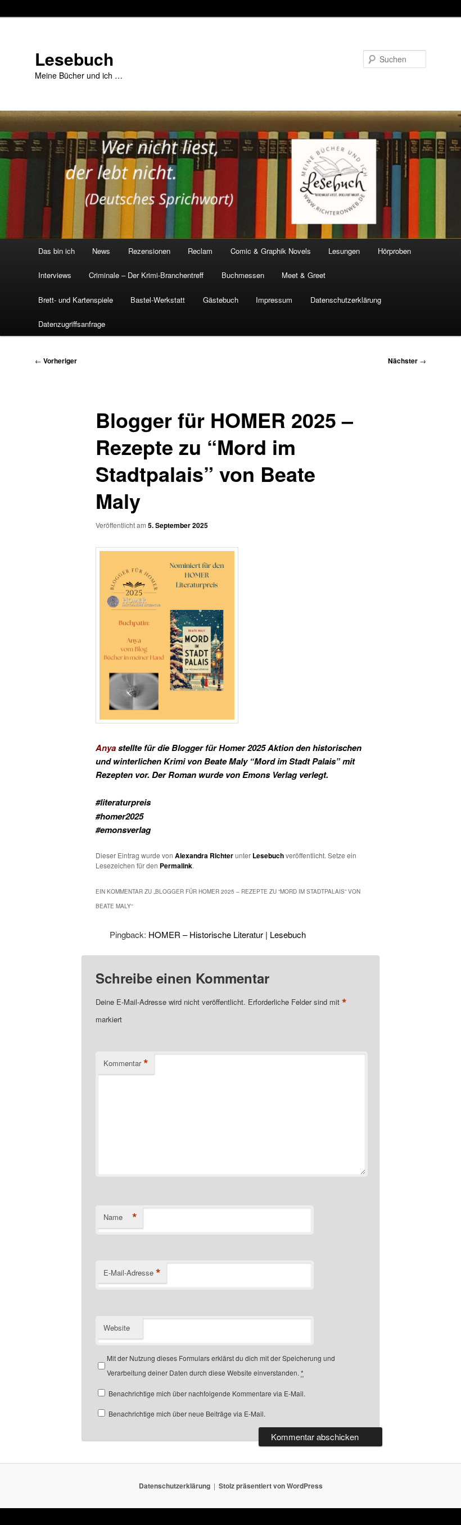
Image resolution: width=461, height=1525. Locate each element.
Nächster (407, 361)
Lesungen (344, 250)
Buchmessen (243, 275)
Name (120, 1217)
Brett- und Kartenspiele (75, 299)
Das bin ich (56, 250)
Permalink (176, 866)
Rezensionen (149, 250)
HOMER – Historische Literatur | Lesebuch (227, 934)
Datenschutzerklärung (345, 299)
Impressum (274, 299)
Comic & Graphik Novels (271, 250)
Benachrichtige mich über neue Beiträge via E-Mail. (187, 1413)
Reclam (200, 250)
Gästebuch (220, 299)
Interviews (54, 275)
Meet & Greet (304, 275)
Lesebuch (74, 59)
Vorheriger (56, 361)
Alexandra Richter (204, 855)
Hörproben (394, 250)
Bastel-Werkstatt (157, 299)
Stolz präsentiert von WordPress (271, 1486)
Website (116, 1327)
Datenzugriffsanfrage (71, 323)
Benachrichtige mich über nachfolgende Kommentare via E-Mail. (207, 1393)
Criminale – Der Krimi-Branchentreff (146, 275)
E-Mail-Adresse (132, 1273)
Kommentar (125, 1063)
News (101, 250)
